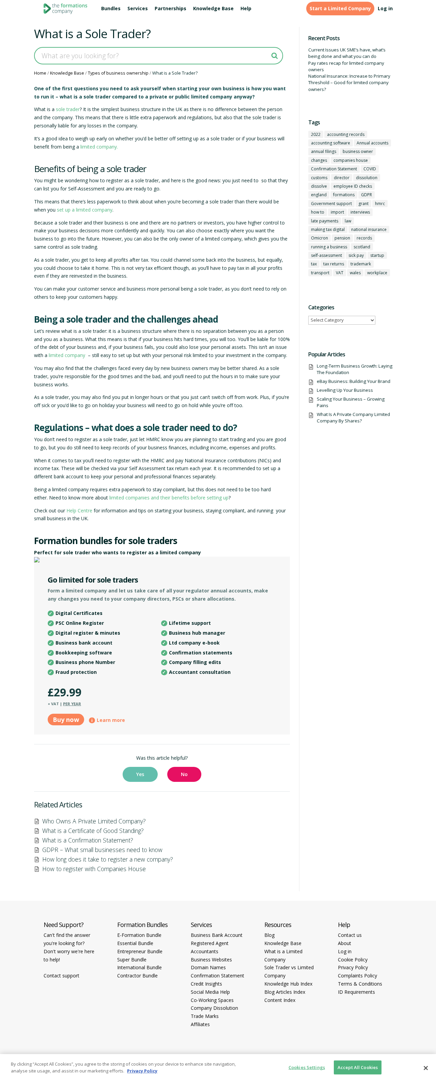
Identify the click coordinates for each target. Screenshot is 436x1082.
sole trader (68, 109)
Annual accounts (372, 143)
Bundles (111, 8)
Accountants (204, 951)
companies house (350, 160)
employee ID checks (352, 186)
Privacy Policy (353, 967)
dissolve (319, 186)
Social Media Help (210, 992)
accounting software (330, 143)
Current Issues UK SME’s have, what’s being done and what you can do (347, 53)
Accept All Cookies (358, 1067)
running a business (329, 247)
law (348, 221)
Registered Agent (210, 943)
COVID (369, 169)
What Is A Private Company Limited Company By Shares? (353, 417)
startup (377, 255)
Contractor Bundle (137, 975)
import (337, 212)
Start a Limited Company (340, 8)
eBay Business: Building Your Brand (353, 381)
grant (363, 203)
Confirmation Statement (334, 169)
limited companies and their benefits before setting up (169, 497)
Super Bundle (131, 959)
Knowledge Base (213, 8)
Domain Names (208, 967)
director (341, 178)
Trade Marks (205, 1016)
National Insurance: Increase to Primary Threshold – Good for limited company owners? (349, 82)
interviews (360, 212)
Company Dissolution (214, 1008)
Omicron (319, 238)
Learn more (111, 720)
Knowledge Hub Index (288, 983)
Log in (385, 8)
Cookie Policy (353, 959)
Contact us (350, 935)
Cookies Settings (307, 1067)
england (319, 195)
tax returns (333, 264)
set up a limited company (84, 209)
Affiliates (200, 1024)
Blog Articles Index (284, 992)
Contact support (61, 975)
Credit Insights (206, 983)
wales (355, 273)
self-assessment (326, 255)
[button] (140, 774)
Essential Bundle (135, 943)
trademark (361, 264)
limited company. (99, 146)
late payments (324, 221)
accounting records (345, 134)
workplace (377, 273)
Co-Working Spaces (212, 1000)
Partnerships (170, 8)
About (344, 943)
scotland (362, 247)
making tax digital (328, 229)
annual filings (323, 151)
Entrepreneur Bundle (139, 951)
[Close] (425, 1068)
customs (319, 178)
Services (137, 8)
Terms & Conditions (360, 983)
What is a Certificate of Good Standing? (93, 830)
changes (319, 160)
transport (320, 273)
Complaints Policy (357, 975)
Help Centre (79, 510)
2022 (316, 134)
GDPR (366, 195)
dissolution (366, 178)
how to (317, 212)
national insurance (369, 229)
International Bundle (139, 967)
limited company (67, 355)
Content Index (279, 1000)
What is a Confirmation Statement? (87, 840)
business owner (358, 151)
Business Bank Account (217, 935)
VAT (339, 273)
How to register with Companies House (94, 869)
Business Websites (211, 959)
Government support (331, 203)
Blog (269, 935)
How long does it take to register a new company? (107, 859)
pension (342, 238)
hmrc (380, 203)
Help (245, 8)
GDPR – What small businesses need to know (102, 850)
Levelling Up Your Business (345, 390)
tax (314, 264)
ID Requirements (356, 992)
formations (344, 195)
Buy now (66, 719)
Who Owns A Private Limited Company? (94, 821)
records (364, 238)
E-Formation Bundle (139, 935)
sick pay (356, 255)
